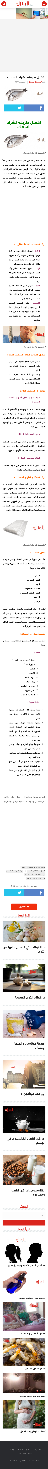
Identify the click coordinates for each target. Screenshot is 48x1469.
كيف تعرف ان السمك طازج (36, 878)
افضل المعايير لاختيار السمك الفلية (33, 867)
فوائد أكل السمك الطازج (15, 871)
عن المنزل (29, 1450)
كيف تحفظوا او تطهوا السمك (35, 875)
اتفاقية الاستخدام (25, 1453)
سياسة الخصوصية (16, 1450)
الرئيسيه (38, 1450)
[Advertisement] (24, 45)
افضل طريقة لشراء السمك (36, 871)
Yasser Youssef (35, 82)
